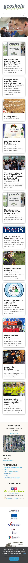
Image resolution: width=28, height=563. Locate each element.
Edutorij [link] (6, 475)
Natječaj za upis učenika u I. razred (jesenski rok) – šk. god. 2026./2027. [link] (12, 62)
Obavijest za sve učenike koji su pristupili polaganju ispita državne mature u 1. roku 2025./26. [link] (14, 83)
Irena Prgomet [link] (9, 66)
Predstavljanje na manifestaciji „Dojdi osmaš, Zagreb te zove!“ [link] (13, 401)
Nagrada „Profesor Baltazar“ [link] (12, 142)
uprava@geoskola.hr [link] (8, 460)
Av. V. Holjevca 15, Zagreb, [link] (12, 498)
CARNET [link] (6, 469)
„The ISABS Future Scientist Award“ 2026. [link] (14, 238)
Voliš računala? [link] (14, 28)
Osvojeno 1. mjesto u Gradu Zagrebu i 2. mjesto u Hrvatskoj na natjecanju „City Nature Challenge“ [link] (13, 176)
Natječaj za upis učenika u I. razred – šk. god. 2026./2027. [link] (13, 211)
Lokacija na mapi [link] (14, 433)
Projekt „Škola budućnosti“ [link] (10, 368)
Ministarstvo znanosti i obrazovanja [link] (13, 467)
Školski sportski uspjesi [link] (11, 336)
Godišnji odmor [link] (10, 116)
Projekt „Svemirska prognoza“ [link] (12, 269)
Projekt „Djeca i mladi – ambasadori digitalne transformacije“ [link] (13, 303)
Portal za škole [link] (8, 473)
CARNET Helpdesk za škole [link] (11, 471)
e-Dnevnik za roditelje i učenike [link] (12, 477)
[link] (14, 49)
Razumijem (14, 559)
